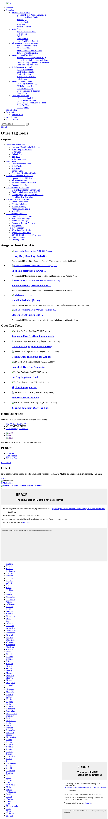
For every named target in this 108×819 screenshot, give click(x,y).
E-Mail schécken (8, 483)
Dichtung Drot (23, 107)
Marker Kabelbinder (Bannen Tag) (31, 57)
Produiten (10, 10)
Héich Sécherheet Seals (26, 31)
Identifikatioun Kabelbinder (23, 55)
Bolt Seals (21, 36)
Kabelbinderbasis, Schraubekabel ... (31, 285)
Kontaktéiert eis (12, 119)
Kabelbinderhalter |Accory (26, 300)
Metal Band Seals (24, 27)
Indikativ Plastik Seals (21, 12)
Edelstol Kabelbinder (25, 72)
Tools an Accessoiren (20, 95)
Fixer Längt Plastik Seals (27, 17)
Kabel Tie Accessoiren (26, 76)
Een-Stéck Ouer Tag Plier (25, 397)
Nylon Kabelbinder (25, 69)
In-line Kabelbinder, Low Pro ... (29, 270)
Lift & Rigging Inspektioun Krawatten (33, 62)
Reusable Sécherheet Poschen (29, 50)
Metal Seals (16, 29)
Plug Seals (21, 24)
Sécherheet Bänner (25, 48)
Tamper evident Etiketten (27, 53)
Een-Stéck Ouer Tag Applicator (28, 367)
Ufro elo (4, 478)
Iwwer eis (10, 112)
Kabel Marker (22, 79)
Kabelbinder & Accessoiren (23, 67)
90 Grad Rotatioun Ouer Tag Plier (30, 407)
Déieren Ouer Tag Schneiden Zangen (31, 356)
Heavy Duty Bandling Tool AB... (29, 256)
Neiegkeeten (11, 110)
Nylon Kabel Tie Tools (26, 100)
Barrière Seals (22, 38)
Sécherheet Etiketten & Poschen (25, 43)
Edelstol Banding (24, 74)
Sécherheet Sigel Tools (26, 98)
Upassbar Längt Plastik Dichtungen (31, 15)
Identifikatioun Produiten (22, 81)
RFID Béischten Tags (26, 86)
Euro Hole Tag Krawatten (27, 65)
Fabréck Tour (17, 114)
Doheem (9, 8)
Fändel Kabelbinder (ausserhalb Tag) (32, 60)
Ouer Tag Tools (23, 105)
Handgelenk (22, 93)
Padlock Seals (22, 22)
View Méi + (6, 462)
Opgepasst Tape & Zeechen (28, 91)
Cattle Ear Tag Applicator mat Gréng (32, 346)
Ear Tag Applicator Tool (25, 377)
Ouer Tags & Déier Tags (27, 84)
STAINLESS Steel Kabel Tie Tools (31, 103)
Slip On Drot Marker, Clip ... (27, 314)
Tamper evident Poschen (27, 46)
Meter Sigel (21, 19)
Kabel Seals (22, 34)
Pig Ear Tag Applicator (24, 387)
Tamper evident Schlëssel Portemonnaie (33, 336)
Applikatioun (11, 117)
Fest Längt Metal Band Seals (29, 41)
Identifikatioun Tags (25, 88)
